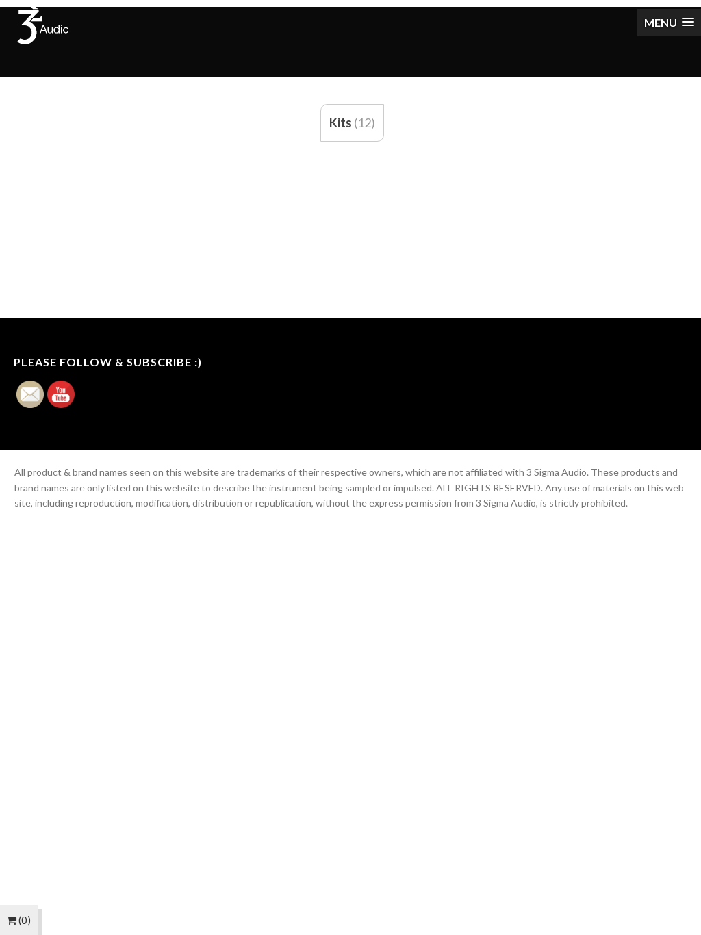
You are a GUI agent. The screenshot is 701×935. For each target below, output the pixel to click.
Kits (340, 122)
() (23, 920)
